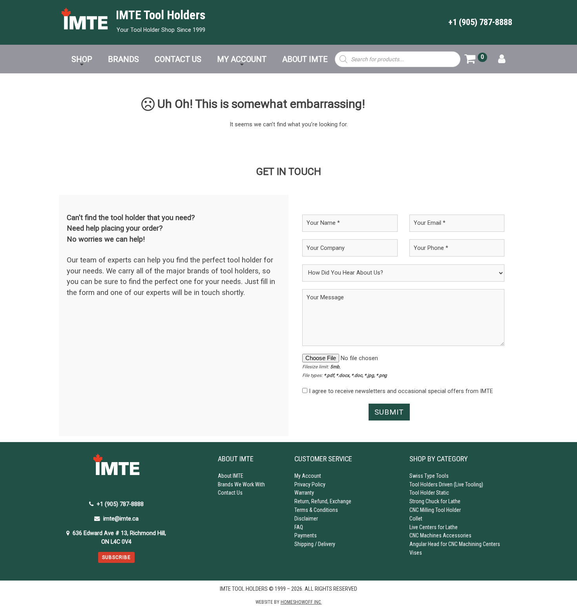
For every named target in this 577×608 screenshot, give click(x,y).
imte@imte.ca (121, 518)
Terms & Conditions (316, 510)
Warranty (304, 493)
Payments (305, 535)
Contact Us (230, 493)
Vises (415, 553)
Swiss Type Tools (429, 476)
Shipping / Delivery (314, 544)
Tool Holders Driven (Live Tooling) (446, 484)
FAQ (298, 527)
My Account (307, 476)
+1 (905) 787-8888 (480, 22)
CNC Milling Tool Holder (435, 510)
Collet (415, 518)
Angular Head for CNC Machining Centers (454, 544)
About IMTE (230, 476)
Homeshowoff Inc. (301, 602)
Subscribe (116, 557)
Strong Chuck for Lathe (434, 501)
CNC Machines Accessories (440, 535)
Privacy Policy (309, 484)
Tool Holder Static (429, 493)
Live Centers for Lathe (433, 527)
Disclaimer (306, 518)
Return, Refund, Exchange (322, 501)
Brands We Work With (241, 484)
